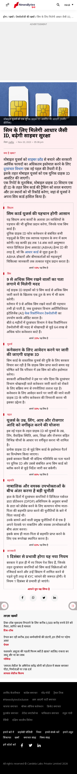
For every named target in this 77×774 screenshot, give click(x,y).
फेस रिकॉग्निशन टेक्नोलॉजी (41, 313)
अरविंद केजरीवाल (11, 692)
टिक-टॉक (8, 630)
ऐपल (6, 644)
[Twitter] (43, 598)
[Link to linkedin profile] (39, 745)
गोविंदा (7, 659)
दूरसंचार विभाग (13, 168)
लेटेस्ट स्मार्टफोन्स (30, 713)
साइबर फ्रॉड (35, 159)
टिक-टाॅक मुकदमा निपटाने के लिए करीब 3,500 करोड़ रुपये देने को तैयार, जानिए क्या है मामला (38, 624)
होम (5, 16)
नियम (38, 732)
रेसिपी (6, 720)
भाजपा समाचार (10, 706)
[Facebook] (22, 598)
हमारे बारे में (8, 732)
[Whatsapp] (33, 598)
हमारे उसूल (68, 732)
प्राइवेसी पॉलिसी (25, 732)
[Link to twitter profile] (30, 745)
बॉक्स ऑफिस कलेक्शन (32, 706)
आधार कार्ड (31, 252)
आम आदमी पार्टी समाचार (44, 699)
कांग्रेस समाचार (30, 692)
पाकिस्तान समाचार (50, 713)
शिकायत (7, 737)
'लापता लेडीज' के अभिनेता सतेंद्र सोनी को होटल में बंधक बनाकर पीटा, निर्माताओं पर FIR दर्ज (36, 667)
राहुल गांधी (67, 713)
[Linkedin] (54, 598)
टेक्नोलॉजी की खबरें (25, 16)
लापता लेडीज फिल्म (14, 673)
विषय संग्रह (45, 737)
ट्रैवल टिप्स (58, 692)
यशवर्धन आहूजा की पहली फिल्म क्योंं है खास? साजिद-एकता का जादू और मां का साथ (36, 653)
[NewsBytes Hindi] (24, 5)
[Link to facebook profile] (22, 745)
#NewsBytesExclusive (15, 699)
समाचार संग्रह (30, 737)
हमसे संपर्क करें (52, 732)
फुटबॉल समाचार (10, 713)
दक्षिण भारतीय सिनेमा (22, 720)
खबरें (11, 16)
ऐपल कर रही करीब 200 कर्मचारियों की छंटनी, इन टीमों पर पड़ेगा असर (37, 639)
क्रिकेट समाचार (54, 706)
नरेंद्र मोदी (45, 692)
